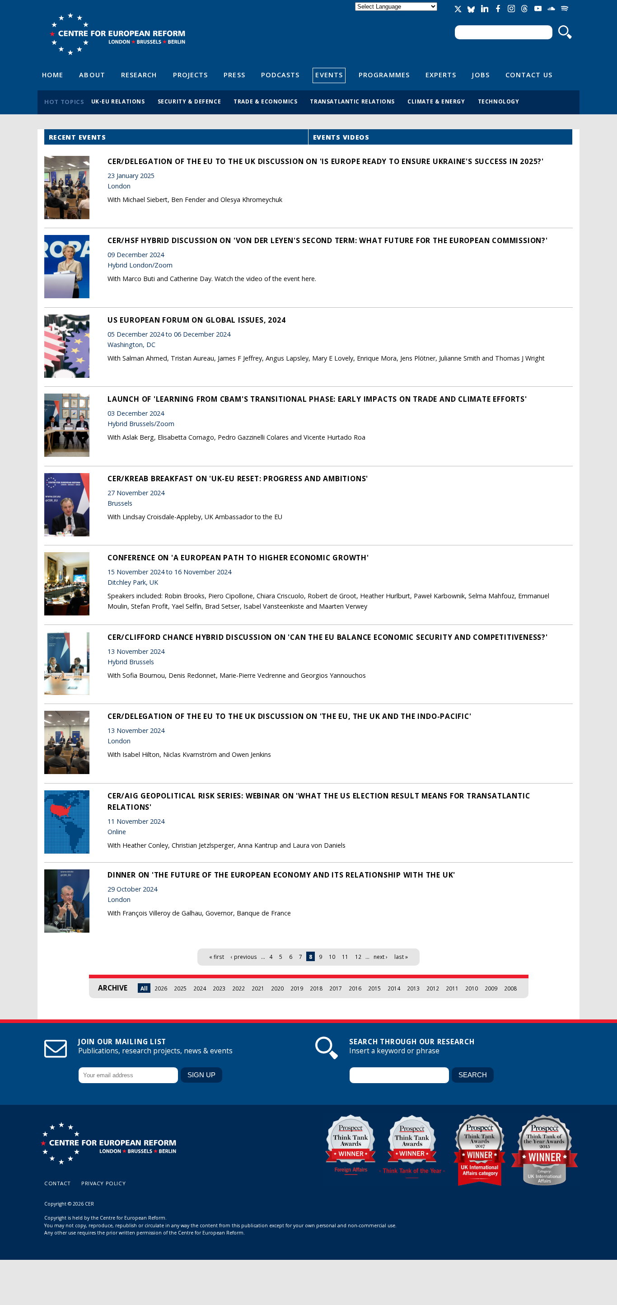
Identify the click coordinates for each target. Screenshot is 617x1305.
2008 (510, 988)
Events (329, 74)
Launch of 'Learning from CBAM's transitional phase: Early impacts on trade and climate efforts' (317, 399)
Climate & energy (436, 101)
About (92, 74)
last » (401, 956)
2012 (432, 988)
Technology (498, 101)
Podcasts (280, 74)
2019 (296, 988)
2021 (258, 988)
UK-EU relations (118, 101)
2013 (413, 988)
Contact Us (528, 74)
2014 (394, 988)
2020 (277, 988)
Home (52, 74)
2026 (160, 988)
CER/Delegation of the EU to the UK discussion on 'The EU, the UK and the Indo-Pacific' (290, 716)
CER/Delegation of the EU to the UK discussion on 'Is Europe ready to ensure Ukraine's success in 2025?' (326, 161)
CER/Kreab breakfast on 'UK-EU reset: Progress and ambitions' (238, 479)
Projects (190, 74)
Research (139, 74)
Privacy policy (103, 1183)
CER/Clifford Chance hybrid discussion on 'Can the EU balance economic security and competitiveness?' (328, 637)
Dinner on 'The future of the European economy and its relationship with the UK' (281, 875)
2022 (238, 988)
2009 (491, 988)
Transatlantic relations (352, 101)
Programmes (384, 74)
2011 (452, 988)
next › (381, 956)
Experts (441, 74)
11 (345, 956)
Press (234, 74)
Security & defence (189, 101)
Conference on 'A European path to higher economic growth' (238, 558)
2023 (219, 988)
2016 (355, 988)
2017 (335, 988)
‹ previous (244, 956)
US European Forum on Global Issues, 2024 (196, 320)
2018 (316, 988)
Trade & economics (265, 101)
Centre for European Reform (117, 33)
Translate (397, 14)
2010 (471, 988)
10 (332, 956)
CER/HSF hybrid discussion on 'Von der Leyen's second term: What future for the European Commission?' (328, 240)
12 (358, 956)
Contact (57, 1183)
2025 (180, 988)
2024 (199, 988)
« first (216, 956)
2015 (374, 988)
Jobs (480, 74)
